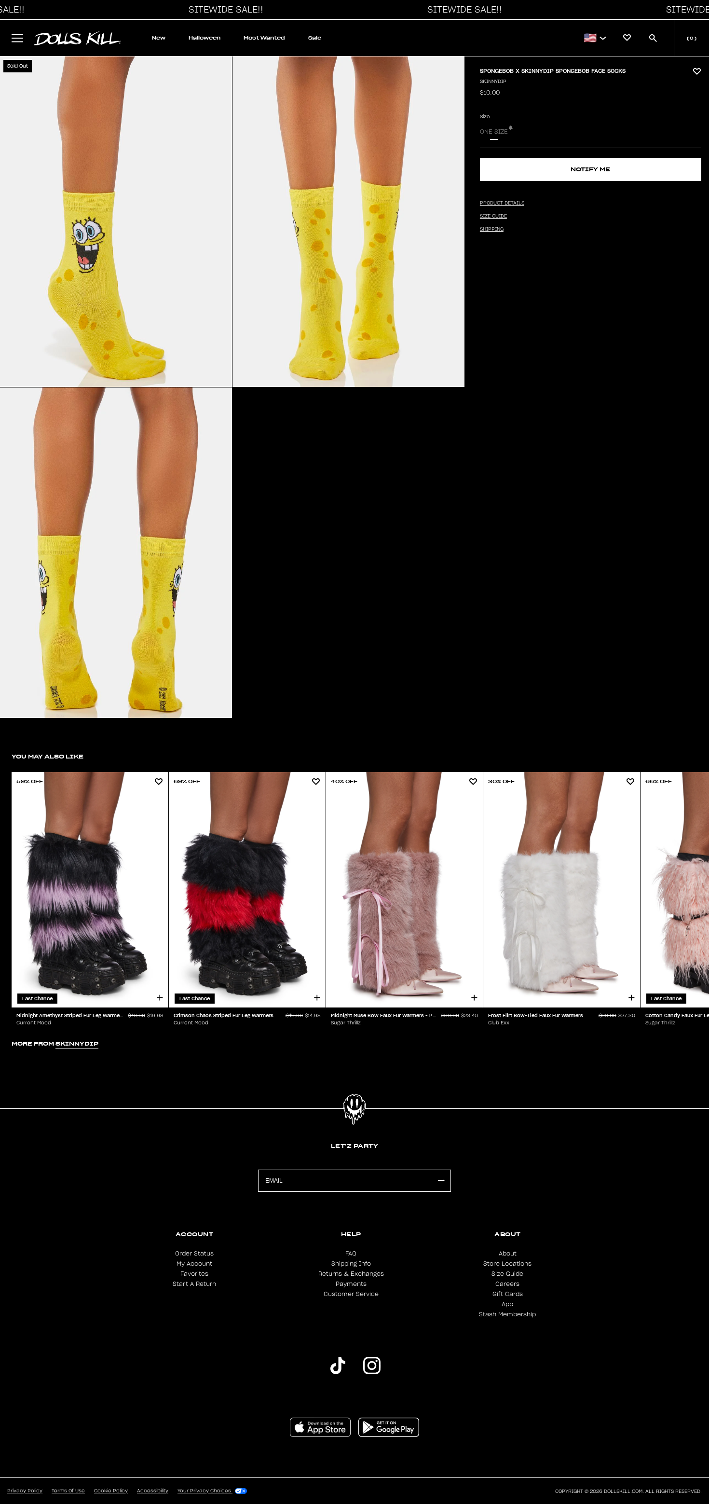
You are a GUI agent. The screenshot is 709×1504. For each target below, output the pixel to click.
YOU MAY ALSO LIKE (47, 756)
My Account (194, 1264)
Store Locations (507, 1264)
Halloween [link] (204, 38)
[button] (223, 9)
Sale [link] (314, 38)
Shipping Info (351, 1264)
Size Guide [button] (493, 216)
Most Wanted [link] (264, 38)
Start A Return (194, 1284)
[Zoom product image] (116, 221)
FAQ (350, 1253)
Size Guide (507, 1274)
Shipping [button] (492, 229)
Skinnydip (493, 81)
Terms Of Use (68, 1491)
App (507, 1304)
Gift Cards (507, 1294)
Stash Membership (507, 1314)
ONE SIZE (494, 132)
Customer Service (351, 1294)
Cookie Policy (111, 1491)
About (508, 1253)
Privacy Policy (24, 1491)
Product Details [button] (502, 203)
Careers (507, 1284)
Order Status (194, 1253)
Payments (351, 1284)
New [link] (158, 38)
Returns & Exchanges (351, 1274)
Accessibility (152, 1491)
